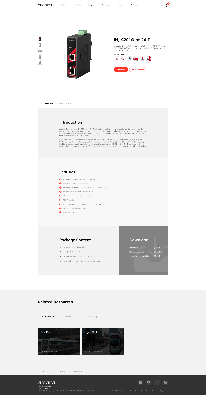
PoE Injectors (64, 372)
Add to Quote (120, 70)
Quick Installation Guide (139, 256)
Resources (106, 5)
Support (91, 5)
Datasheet (133, 248)
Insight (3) (69, 316)
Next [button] (105, 54)
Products (62, 5)
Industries (77, 5)
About (120, 5)
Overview (48, 103)
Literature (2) (90, 316)
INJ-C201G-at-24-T (76, 372)
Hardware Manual (136, 252)
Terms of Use (145, 391)
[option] (40, 39)
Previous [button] (52, 54)
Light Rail (103, 341)
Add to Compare (137, 70)
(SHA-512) (158, 248)
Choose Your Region (158, 391)
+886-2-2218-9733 (43, 388)
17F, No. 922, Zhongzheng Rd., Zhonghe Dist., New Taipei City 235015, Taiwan (62, 391)
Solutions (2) (48, 316)
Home (40, 372)
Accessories (55, 372)
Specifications (65, 103)
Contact (134, 5)
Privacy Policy (134, 391)
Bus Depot (59, 341)
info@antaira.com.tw (44, 386)
